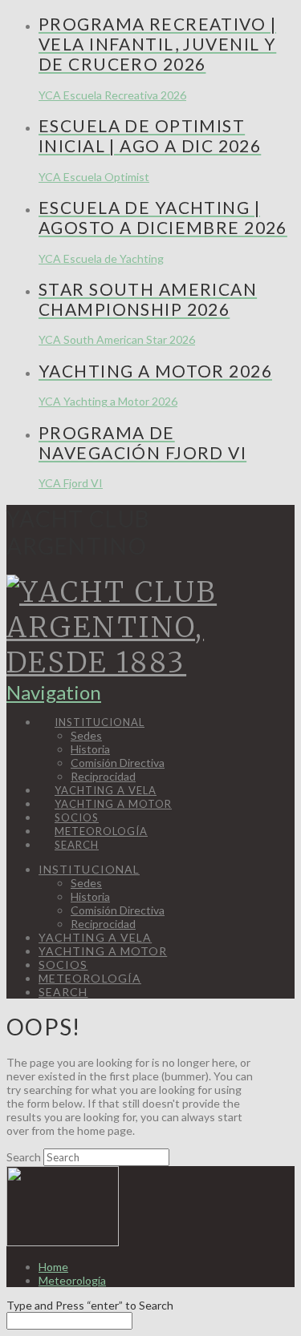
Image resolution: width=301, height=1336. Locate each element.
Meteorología (72, 1280)
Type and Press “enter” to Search (89, 1305)
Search (23, 1157)
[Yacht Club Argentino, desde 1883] (133, 662)
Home (53, 1266)
